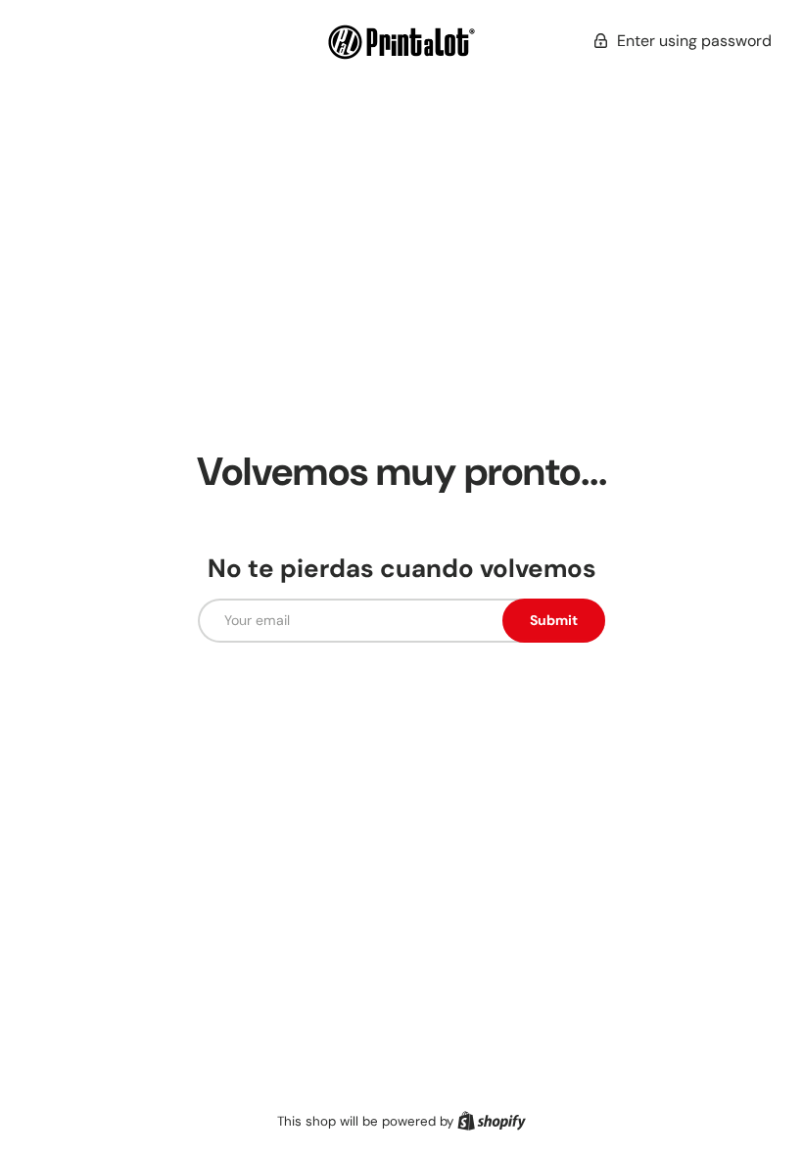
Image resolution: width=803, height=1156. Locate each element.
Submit (554, 620)
